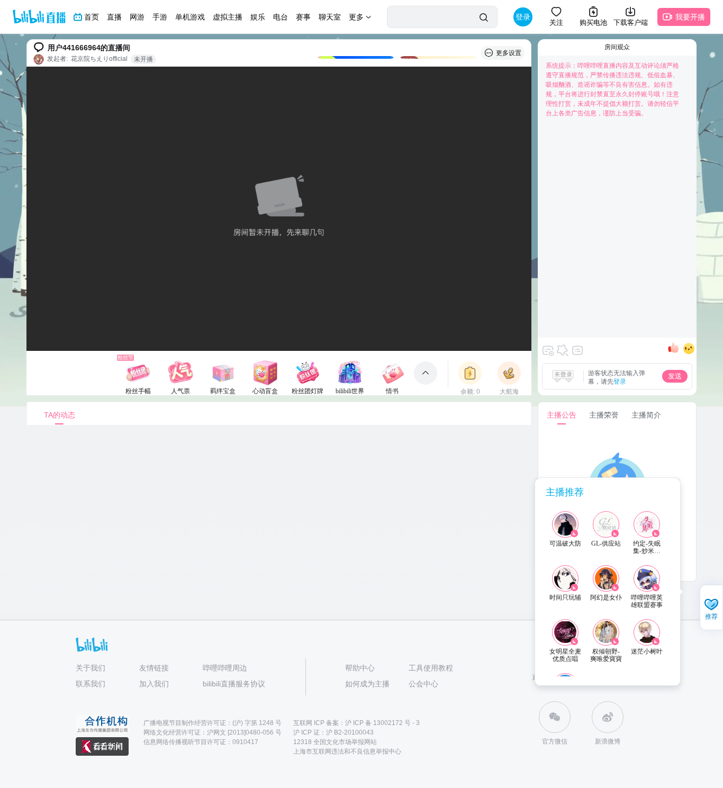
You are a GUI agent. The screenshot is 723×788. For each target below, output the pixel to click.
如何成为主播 (367, 684)
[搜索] (483, 17)
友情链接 (154, 668)
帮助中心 (360, 668)
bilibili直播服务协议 (234, 684)
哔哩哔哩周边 (225, 668)
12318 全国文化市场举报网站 (335, 742)
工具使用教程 (431, 668)
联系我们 (90, 684)
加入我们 (154, 684)
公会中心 (423, 684)
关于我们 (90, 668)
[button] (711, 608)
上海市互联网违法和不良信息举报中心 (347, 751)
